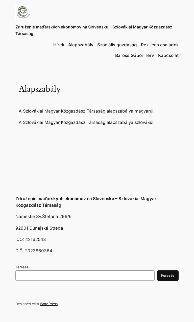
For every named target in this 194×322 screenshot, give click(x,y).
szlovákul (144, 122)
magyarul (144, 111)
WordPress (49, 304)
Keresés (21, 267)
